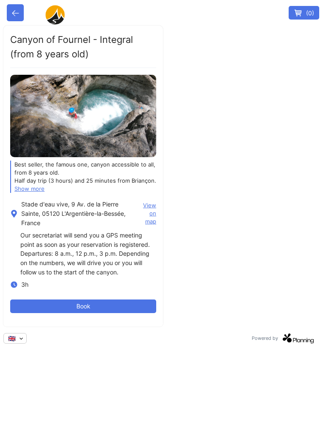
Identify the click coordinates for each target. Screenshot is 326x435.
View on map (149, 213)
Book (83, 306)
